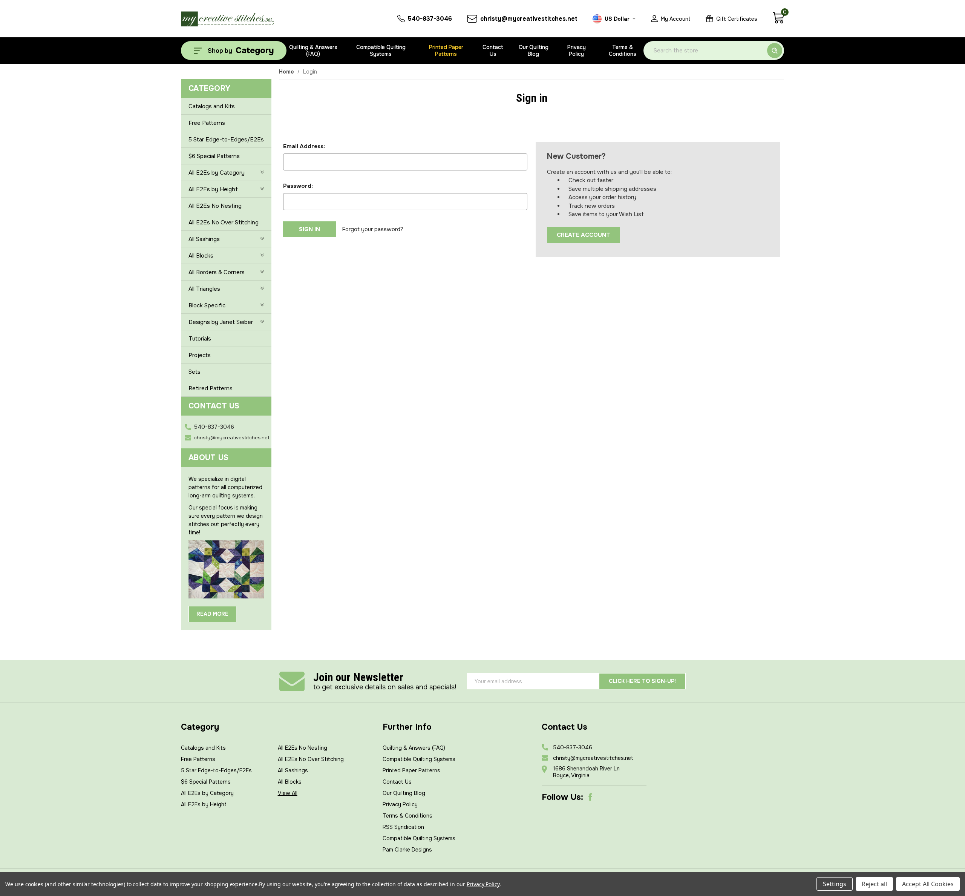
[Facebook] (590, 797)
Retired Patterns (210, 388)
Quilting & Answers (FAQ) (313, 50)
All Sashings (204, 239)
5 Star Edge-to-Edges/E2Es (226, 139)
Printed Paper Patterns (446, 50)
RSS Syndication (403, 827)
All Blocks (200, 255)
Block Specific (206, 305)
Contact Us (492, 50)
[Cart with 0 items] (778, 21)
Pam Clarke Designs (407, 849)
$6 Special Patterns (214, 156)
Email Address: (304, 146)
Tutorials (199, 338)
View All (287, 793)
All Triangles (204, 289)
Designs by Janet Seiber (220, 322)
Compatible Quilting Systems (381, 50)
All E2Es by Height (213, 189)
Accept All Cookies (928, 884)
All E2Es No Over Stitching (223, 222)
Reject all (874, 884)
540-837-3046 (214, 427)
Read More (212, 614)
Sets (194, 372)
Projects (199, 355)
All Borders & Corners (216, 272)
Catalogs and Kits (211, 106)
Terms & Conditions (622, 50)
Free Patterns (206, 123)
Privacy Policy (576, 50)
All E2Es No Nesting (215, 206)
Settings (834, 884)
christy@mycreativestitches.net (232, 437)
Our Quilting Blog (533, 50)
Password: (298, 186)
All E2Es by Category (216, 172)
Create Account (583, 235)
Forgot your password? (372, 229)
